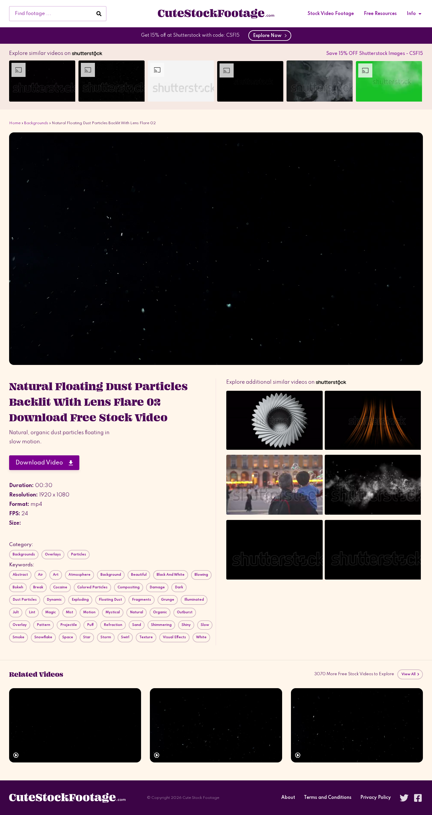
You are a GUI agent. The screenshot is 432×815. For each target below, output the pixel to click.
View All (409, 674)
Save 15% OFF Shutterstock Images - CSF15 (374, 53)
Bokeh (18, 587)
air (40, 575)
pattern (43, 625)
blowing (201, 575)
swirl (125, 637)
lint (32, 612)
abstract (20, 575)
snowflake (43, 637)
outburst (184, 612)
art (55, 575)
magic (50, 612)
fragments (141, 600)
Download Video (42, 463)
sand (136, 625)
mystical (113, 612)
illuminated (194, 600)
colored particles (92, 587)
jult (16, 612)
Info (411, 13)
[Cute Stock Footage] (216, 13)
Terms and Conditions (327, 798)
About (288, 798)
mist (69, 612)
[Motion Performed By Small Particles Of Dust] (75, 725)
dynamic (54, 600)
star (87, 637)
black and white (171, 575)
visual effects (174, 637)
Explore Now (268, 35)
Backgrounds (36, 123)
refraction (113, 625)
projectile (68, 625)
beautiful (139, 575)
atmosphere (79, 575)
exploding (80, 600)
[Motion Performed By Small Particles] (216, 725)
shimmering (161, 625)
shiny (186, 625)
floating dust (110, 600)
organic (160, 612)
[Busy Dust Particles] (357, 725)
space (67, 637)
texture (146, 637)
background (111, 575)
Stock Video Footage (331, 13)
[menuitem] (330, 13)
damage (157, 587)
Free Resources (380, 13)
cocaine (60, 587)
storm (106, 637)
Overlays (53, 554)
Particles (78, 554)
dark (179, 587)
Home (15, 123)
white (201, 637)
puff (90, 625)
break (38, 587)
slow (205, 625)
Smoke (18, 637)
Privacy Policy (375, 798)
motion (89, 612)
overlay (20, 625)
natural (136, 612)
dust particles (25, 600)
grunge (167, 600)
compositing (129, 587)
